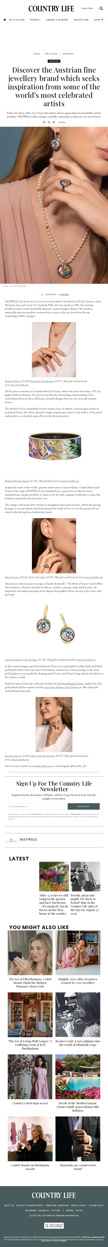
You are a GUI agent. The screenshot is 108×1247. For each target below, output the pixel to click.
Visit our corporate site (93, 1237)
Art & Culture (17, 19)
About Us (9, 1205)
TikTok (79, 1210)
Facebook (44, 1210)
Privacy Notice (76, 814)
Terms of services (37, 814)
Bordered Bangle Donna (17, 481)
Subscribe (87, 8)
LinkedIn (70, 1210)
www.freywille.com (20, 384)
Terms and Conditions (57, 1205)
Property (35, 19)
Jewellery (68, 53)
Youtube (55, 1210)
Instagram (30, 1210)
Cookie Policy (96, 1205)
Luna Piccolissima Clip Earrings (21, 659)
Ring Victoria (12, 577)
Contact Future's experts (29, 1205)
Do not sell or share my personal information (54, 1215)
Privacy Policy (79, 1205)
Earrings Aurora (13, 755)
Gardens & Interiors (57, 19)
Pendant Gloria (12, 381)
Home (36, 53)
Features (65, 294)
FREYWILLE (52, 294)
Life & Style (51, 53)
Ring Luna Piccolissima (42, 381)
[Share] (44, 122)
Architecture (81, 19)
